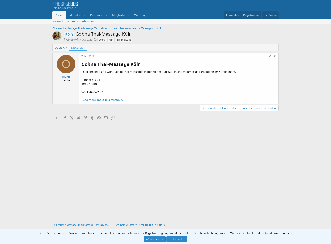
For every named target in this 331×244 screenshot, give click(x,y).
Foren (59, 15)
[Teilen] (269, 56)
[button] (84, 15)
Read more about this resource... (102, 100)
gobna (102, 39)
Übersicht (61, 47)
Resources (96, 15)
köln (111, 39)
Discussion (78, 47)
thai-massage (123, 39)
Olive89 (70, 39)
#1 (275, 56)
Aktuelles (75, 15)
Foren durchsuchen (83, 21)
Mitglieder (119, 15)
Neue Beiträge (60, 21)
